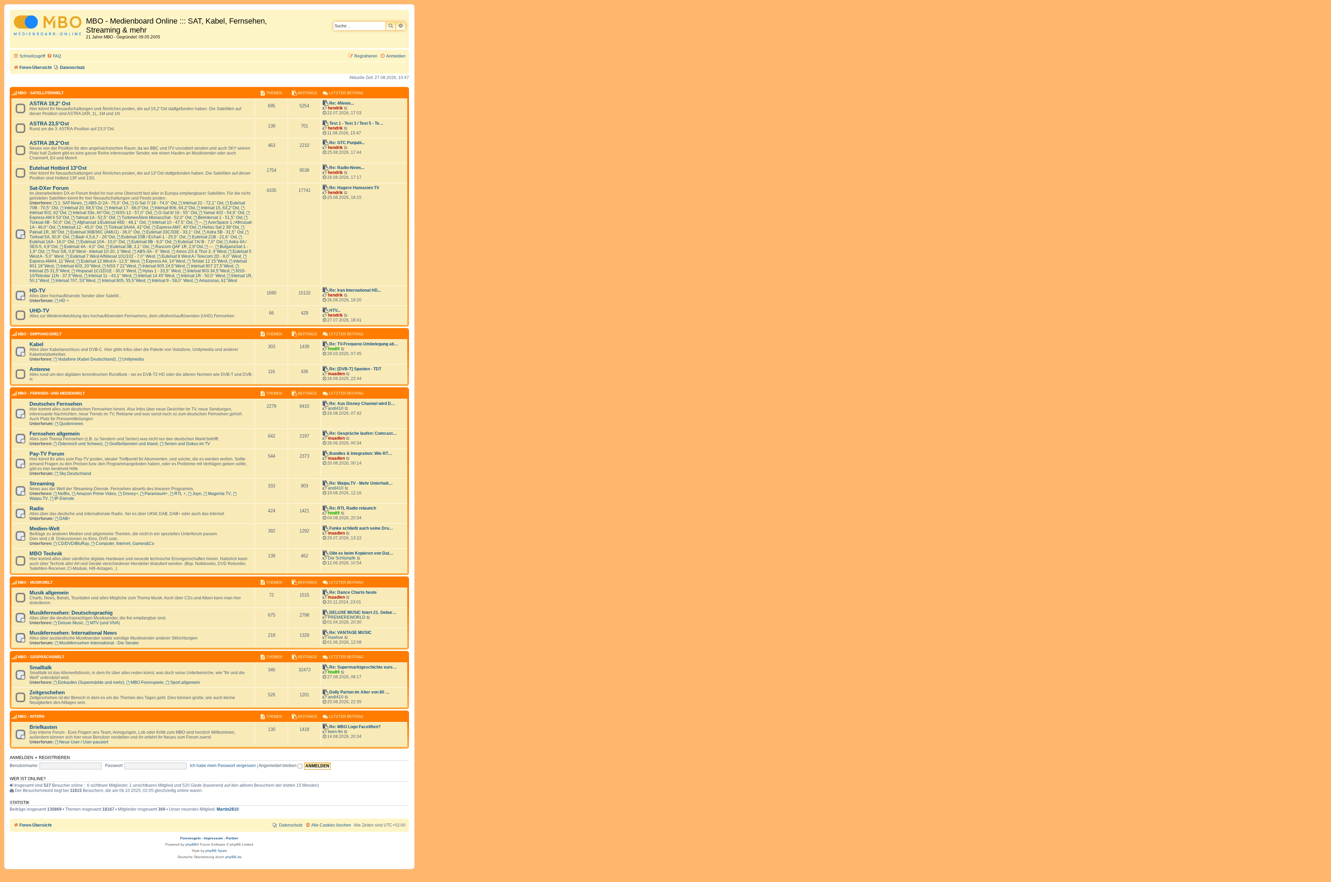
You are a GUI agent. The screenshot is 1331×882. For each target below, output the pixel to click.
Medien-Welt (44, 528)
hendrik (335, 108)
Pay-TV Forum (46, 454)
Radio (36, 508)
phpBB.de (233, 857)
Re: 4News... (341, 103)
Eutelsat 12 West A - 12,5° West (110, 261)
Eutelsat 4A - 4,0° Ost (84, 246)
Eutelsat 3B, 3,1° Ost (129, 246)
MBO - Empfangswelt (40, 334)
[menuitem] (54, 56)
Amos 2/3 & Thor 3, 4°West (201, 251)
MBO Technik (45, 553)
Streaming (41, 483)
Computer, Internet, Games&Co (125, 543)
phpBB (191, 844)
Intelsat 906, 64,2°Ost (175, 207)
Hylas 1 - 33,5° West (161, 270)
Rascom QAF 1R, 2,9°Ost (179, 246)
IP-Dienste (64, 498)
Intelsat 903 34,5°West (208, 270)
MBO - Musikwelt (35, 582)
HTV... (334, 310)
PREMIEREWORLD (346, 617)
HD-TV (37, 290)
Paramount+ (156, 493)
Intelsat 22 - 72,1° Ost (203, 203)
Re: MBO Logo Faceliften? (355, 726)
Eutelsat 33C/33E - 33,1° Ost (173, 232)
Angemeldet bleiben (278, 765)
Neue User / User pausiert (83, 742)
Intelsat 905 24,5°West (163, 266)
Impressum (213, 838)
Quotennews (71, 423)
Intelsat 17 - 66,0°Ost (128, 207)
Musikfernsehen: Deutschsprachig (71, 613)
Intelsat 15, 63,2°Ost (220, 207)
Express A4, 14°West (165, 261)
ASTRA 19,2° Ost (49, 103)
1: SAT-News (70, 203)
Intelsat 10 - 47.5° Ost (172, 222)
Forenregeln (190, 838)
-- (200, 222)
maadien (336, 373)
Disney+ (130, 493)
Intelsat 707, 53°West (75, 280)
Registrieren (54, 758)
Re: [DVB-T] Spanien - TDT (355, 369)
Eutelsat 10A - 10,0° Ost (102, 241)
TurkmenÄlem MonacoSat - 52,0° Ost (156, 217)
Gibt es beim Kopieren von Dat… (361, 553)
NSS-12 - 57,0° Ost (134, 212)
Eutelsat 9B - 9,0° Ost (151, 241)
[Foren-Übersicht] (48, 26)
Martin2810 (228, 809)
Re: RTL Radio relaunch (352, 508)
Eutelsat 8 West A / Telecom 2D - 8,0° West (201, 256)
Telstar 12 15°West (209, 261)
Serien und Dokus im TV (187, 443)
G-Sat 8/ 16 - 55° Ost (177, 212)
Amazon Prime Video (96, 493)
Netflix (64, 493)
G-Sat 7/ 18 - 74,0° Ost (156, 203)
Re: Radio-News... (346, 167)
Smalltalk (40, 667)
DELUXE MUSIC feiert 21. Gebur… (363, 612)
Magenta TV (219, 493)
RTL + (180, 493)
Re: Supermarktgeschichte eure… (363, 667)
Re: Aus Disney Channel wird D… (362, 403)
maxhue (335, 637)
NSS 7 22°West (121, 266)
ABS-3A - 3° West (153, 251)
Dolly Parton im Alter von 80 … (359, 692)
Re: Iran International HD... (355, 290)
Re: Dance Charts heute (353, 592)
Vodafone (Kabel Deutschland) (87, 359)
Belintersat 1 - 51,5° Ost (220, 217)
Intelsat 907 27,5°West (212, 266)
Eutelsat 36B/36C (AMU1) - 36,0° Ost (105, 232)
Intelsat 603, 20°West (80, 266)
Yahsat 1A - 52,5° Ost (95, 217)
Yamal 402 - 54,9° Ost (223, 212)
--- (211, 246)
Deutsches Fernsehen (55, 404)
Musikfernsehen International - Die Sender (99, 643)
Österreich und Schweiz (80, 443)
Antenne (39, 369)
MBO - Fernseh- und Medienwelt (51, 393)
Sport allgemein (185, 682)
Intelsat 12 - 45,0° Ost (82, 227)
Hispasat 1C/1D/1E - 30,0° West (106, 270)
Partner (232, 838)
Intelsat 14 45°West (156, 275)
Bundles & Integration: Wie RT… (360, 453)
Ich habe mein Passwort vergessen (223, 765)
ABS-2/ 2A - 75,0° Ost (108, 203)
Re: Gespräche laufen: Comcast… (363, 433)
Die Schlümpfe (342, 558)
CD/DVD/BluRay (73, 543)
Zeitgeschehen (47, 692)
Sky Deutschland (75, 473)
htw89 (334, 348)
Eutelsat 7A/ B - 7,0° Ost (200, 241)
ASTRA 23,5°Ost (49, 123)
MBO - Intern (31, 716)
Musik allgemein (49, 593)
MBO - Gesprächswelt (41, 657)
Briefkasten (43, 727)
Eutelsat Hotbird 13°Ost (58, 168)
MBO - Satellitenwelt (41, 93)
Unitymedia (133, 359)
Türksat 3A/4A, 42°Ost (129, 227)
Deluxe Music (71, 622)
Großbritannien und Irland (133, 443)
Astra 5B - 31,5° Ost (225, 232)
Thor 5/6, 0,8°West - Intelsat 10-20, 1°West (90, 251)
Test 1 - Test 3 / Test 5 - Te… (356, 123)
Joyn (196, 493)
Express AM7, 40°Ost (176, 227)
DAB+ (64, 518)
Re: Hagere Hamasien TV (354, 187)
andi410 (335, 408)
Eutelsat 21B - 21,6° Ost (214, 237)
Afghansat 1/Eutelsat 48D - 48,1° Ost (111, 222)
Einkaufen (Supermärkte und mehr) (91, 682)
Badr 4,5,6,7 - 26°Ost (95, 237)
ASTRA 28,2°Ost (49, 143)
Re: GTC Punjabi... (347, 142)
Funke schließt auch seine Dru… (361, 528)
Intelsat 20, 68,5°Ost (83, 207)
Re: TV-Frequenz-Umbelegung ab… (363, 344)
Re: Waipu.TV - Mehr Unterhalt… (361, 483)
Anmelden (21, 758)
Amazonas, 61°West (218, 280)
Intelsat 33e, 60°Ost (91, 212)
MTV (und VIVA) (105, 622)
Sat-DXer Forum (49, 188)
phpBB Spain (216, 851)
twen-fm (335, 731)
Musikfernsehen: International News (73, 633)
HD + (64, 300)
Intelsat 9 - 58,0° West (172, 280)
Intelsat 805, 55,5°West (123, 280)
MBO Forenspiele (147, 682)
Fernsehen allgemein (54, 433)
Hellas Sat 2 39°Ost (220, 227)
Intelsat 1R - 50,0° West (203, 275)
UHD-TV (39, 311)
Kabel (36, 344)
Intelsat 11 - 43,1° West (109, 275)
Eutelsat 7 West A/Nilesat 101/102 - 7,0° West (112, 256)
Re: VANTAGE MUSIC (350, 632)
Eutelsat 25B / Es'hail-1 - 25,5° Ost (153, 237)
